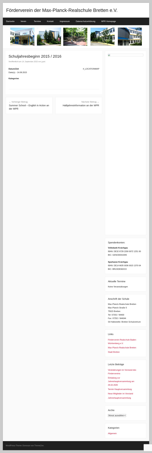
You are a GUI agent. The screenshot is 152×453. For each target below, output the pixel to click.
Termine (37, 21)
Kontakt (50, 21)
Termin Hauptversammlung (120, 389)
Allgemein (112, 433)
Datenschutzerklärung (85, 21)
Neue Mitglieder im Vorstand (120, 394)
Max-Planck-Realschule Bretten (122, 348)
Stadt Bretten (114, 352)
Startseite (10, 21)
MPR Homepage (108, 21)
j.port (43, 61)
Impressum (65, 21)
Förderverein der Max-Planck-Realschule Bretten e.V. (62, 10)
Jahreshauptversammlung (119, 398)
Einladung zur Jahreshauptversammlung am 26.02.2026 (121, 381)
